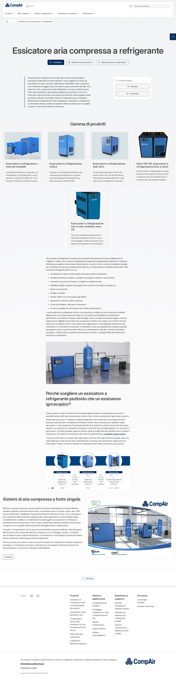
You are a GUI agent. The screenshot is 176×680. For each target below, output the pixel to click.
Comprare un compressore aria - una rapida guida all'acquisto (78, 603)
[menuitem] (10, 13)
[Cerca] (131, 6)
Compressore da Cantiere (99, 604)
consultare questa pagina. (115, 434)
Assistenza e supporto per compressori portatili (120, 616)
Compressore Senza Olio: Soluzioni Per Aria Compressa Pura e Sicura (78, 624)
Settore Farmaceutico (98, 623)
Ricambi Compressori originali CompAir (122, 606)
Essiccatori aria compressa (76, 635)
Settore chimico (99, 628)
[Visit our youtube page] (38, 596)
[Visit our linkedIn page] (31, 596)
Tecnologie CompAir (142, 601)
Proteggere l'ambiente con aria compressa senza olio (100, 613)
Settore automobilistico (98, 634)
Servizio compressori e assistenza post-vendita (122, 629)
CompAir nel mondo (145, 606)
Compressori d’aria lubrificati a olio (78, 613)
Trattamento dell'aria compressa (78, 642)
